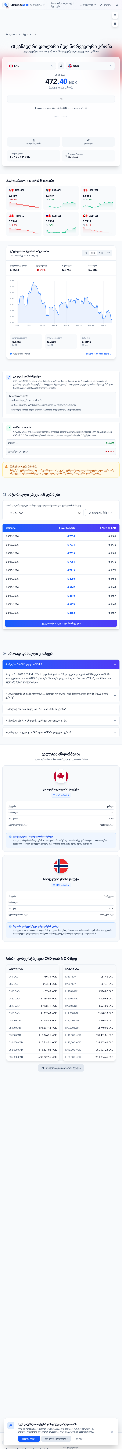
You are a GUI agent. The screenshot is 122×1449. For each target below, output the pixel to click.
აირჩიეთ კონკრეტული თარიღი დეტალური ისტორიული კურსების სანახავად (43, 505)
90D (101, 253)
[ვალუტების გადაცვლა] (61, 65)
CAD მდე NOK (25, 34)
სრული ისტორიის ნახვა (97, 353)
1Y (108, 253)
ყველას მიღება (29, 1438)
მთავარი (10, 34)
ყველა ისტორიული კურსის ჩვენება (61, 623)
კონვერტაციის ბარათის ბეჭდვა (63, 1068)
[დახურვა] (112, 1432)
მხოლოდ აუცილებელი (56, 1438)
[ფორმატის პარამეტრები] (115, 15)
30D (93, 253)
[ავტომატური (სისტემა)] (115, 23)
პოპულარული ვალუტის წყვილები (62, 5)
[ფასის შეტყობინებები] (117, 4)
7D (85, 253)
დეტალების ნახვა (99, 512)
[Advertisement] (61, 20)
